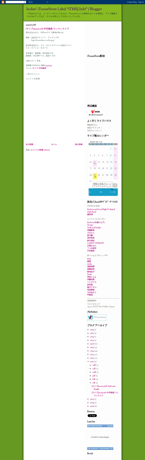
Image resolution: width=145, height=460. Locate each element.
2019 (92, 337)
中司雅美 (42, 68)
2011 (92, 361)
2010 (92, 399)
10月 (94, 372)
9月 (94, 376)
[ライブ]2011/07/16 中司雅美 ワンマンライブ (47, 28)
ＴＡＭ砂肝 (91, 248)
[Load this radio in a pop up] (111, 448)
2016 (92, 344)
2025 (92, 330)
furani (89, 274)
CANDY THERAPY (95, 243)
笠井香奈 (91, 238)
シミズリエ (91, 282)
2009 (92, 403)
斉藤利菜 (91, 279)
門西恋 (90, 295)
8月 (94, 379)
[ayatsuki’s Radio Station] (100, 425)
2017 (92, 340)
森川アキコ (91, 287)
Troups (90, 225)
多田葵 (90, 285)
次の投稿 (29, 144)
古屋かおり (91, 246)
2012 (92, 358)
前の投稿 (78, 144)
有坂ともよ (91, 277)
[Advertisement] (101, 37)
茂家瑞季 (91, 266)
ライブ (35, 68)
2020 (92, 333)
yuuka (89, 264)
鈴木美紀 (91, 240)
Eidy (89, 259)
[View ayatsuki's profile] (104, 448)
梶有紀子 (91, 272)
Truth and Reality (94, 228)
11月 (94, 369)
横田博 (90, 214)
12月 (94, 365)
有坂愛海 (91, 290)
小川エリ (91, 233)
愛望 (89, 261)
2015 (92, 347)
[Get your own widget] (93, 448)
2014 (92, 351)
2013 (92, 354)
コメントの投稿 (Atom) (40, 150)
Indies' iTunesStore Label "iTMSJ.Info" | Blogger (64, 9)
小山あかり (91, 292)
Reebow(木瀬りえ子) (96, 222)
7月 (94, 383)
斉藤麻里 (91, 230)
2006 (92, 406)
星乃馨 (90, 235)
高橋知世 (91, 269)
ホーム (54, 144)
